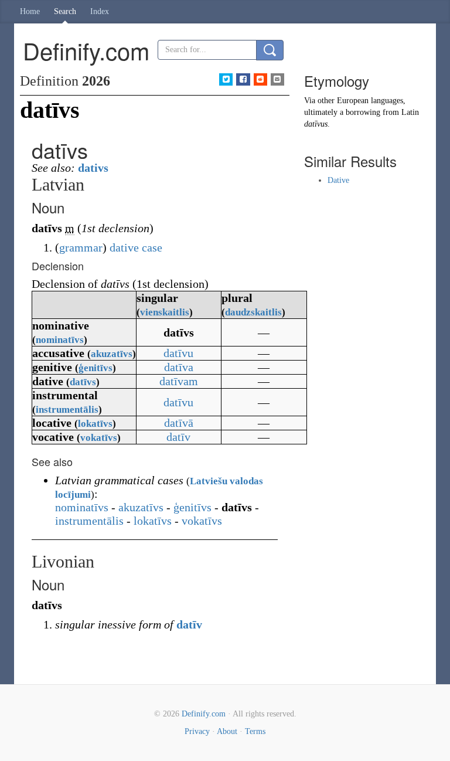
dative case (136, 247)
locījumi (73, 494)
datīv (178, 436)
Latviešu (208, 481)
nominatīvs (60, 339)
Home (30, 11)
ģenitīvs (95, 367)
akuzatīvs (111, 353)
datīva (178, 367)
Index (99, 11)
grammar (81, 247)
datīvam (178, 381)
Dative (338, 180)
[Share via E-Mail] (277, 79)
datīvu (178, 352)
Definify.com (204, 713)
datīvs (83, 382)
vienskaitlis (164, 312)
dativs (93, 167)
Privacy (197, 731)
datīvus (316, 124)
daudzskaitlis (253, 312)
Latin (410, 112)
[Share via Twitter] (226, 79)
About (227, 731)
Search (65, 11)
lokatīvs (95, 423)
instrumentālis (67, 409)
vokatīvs (98, 437)
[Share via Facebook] (243, 79)
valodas (246, 481)
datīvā (178, 422)
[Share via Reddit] (260, 79)
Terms (255, 731)
